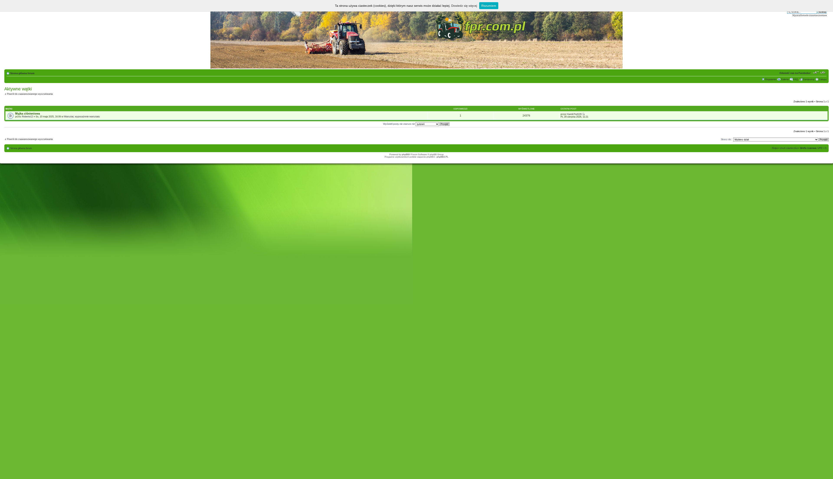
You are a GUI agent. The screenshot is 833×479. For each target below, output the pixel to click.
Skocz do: (726, 139)
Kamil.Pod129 (574, 114)
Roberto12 (27, 116)
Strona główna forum (22, 73)
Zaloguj (822, 79)
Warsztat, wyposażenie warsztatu (82, 116)
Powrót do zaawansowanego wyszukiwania (30, 94)
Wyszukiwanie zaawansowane (809, 15)
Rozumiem (488, 5)
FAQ (795, 79)
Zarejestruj (808, 79)
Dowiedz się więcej (464, 5)
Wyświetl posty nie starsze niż (399, 124)
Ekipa (775, 148)
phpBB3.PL (442, 157)
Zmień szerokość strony (823, 72)
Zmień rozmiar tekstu (816, 72)
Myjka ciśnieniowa (27, 113)
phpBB (405, 154)
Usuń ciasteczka (789, 148)
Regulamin (770, 79)
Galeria (785, 79)
